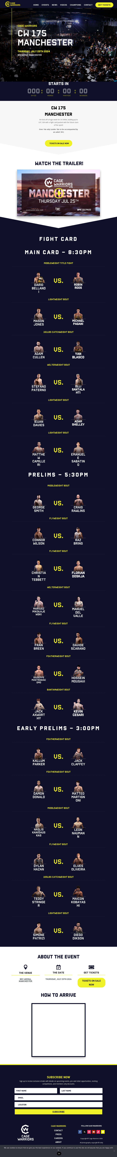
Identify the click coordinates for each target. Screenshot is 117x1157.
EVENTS (45, 5)
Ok (59, 1153)
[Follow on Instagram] (89, 1132)
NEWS (54, 5)
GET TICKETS (104, 5)
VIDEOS (63, 5)
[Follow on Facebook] (80, 1132)
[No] (114, 1151)
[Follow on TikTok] (98, 1132)
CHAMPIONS (75, 5)
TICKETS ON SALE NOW (59, 143)
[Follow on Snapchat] (103, 1132)
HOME (36, 5)
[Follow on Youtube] (94, 1132)
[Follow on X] (84, 1132)
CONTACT (88, 5)
